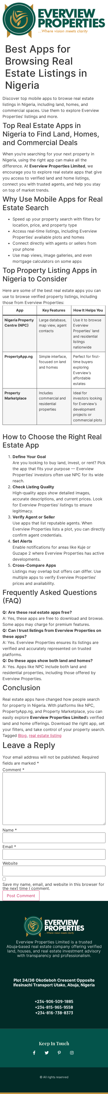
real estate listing (45, 735)
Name (10, 830)
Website (10, 863)
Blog (22, 735)
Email (9, 847)
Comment (13, 770)
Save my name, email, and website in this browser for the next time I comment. (53, 886)
